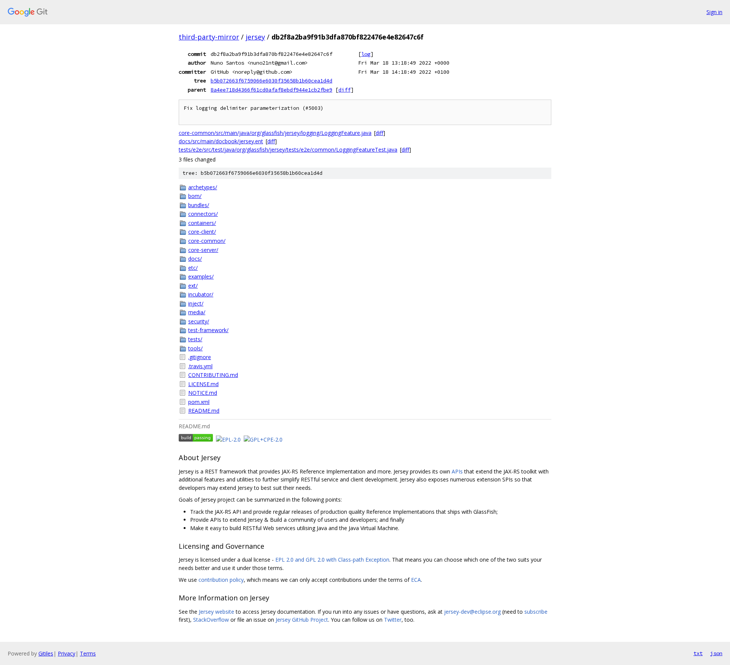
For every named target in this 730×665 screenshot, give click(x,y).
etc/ (193, 267)
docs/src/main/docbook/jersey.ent (221, 141)
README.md (203, 410)
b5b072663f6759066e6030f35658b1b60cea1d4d (271, 80)
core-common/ (206, 240)
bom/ (195, 196)
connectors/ (203, 213)
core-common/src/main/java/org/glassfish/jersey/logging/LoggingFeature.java (275, 132)
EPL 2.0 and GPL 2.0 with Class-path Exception (332, 559)
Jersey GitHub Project (302, 619)
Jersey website (216, 611)
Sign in (714, 12)
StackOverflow (211, 619)
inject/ (195, 303)
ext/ (193, 285)
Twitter (393, 619)
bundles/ (198, 205)
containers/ (202, 222)
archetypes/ (202, 187)
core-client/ (202, 231)
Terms (88, 653)
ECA (416, 579)
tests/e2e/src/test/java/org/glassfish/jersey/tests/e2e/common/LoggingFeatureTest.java (288, 149)
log (365, 54)
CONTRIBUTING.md (213, 374)
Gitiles (45, 653)
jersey (255, 36)
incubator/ (200, 294)
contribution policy (221, 579)
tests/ (195, 339)
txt (698, 653)
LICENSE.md (203, 384)
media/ (196, 312)
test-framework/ (208, 330)
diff (344, 89)
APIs (457, 471)
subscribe (536, 611)
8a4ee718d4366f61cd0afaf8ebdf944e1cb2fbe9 (271, 89)
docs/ (195, 258)
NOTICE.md (202, 392)
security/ (198, 321)
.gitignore (199, 357)
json (716, 653)
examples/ (201, 276)
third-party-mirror (209, 36)
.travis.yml (200, 366)
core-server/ (203, 249)
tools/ (195, 348)
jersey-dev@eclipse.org (472, 611)
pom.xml (198, 401)
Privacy (66, 653)
